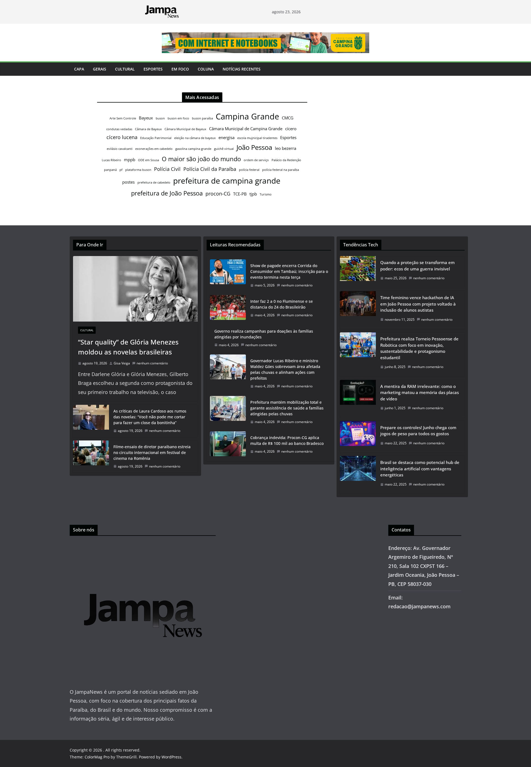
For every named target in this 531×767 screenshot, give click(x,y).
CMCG (287, 118)
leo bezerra (285, 148)
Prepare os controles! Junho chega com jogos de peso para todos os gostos (418, 431)
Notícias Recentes (242, 69)
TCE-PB (240, 194)
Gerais (99, 69)
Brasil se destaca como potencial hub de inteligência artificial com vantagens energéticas (419, 469)
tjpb (253, 194)
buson (160, 118)
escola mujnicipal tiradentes (257, 138)
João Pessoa (254, 147)
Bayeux (146, 118)
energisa (226, 137)
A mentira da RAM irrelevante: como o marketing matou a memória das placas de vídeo (419, 392)
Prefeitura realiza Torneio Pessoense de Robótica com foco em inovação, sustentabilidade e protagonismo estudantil (419, 348)
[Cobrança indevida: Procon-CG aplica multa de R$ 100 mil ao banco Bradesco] (228, 444)
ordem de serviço (256, 160)
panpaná (110, 170)
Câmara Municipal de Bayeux (185, 129)
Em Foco (180, 69)
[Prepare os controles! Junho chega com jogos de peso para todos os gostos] (358, 437)
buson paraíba (202, 118)
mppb (129, 159)
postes (128, 182)
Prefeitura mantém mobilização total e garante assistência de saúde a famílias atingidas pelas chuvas (287, 408)
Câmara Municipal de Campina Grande (245, 128)
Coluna (206, 69)
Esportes (153, 69)
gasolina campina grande (193, 149)
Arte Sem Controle (123, 118)
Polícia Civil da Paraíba (209, 169)
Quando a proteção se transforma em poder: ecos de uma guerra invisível (417, 266)
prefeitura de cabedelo (153, 182)
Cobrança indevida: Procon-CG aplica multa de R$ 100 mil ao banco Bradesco (287, 440)
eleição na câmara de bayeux (195, 138)
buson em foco (178, 118)
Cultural (125, 69)
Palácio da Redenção (286, 160)
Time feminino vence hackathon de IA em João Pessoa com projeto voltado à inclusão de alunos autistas (418, 304)
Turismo (266, 194)
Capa (79, 69)
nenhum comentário (152, 363)
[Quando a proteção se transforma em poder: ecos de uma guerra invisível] (358, 272)
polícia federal (249, 170)
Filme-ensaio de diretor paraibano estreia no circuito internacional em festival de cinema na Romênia (152, 452)
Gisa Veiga (122, 363)
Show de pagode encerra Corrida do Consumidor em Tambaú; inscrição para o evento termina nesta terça (289, 271)
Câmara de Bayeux (148, 129)
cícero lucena (121, 137)
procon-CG (217, 193)
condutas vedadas (119, 129)
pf (121, 170)
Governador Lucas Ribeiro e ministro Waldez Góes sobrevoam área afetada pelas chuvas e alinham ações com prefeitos (285, 369)
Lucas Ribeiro (111, 160)
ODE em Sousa (148, 160)
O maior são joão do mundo (201, 159)
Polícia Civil (167, 169)
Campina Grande (247, 116)
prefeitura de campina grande (226, 180)
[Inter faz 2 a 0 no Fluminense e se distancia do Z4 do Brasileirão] (228, 308)
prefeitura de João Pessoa (167, 193)
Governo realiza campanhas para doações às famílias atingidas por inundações (263, 334)
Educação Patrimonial (155, 138)
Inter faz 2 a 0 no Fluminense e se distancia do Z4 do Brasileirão (281, 304)
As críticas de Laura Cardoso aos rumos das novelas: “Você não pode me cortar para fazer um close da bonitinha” (149, 416)
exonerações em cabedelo (154, 149)
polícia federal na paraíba (280, 170)
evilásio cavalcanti (119, 149)
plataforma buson (138, 170)
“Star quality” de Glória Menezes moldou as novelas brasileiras (128, 346)
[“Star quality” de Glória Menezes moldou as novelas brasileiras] (135, 289)
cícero (290, 128)
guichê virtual (224, 149)
